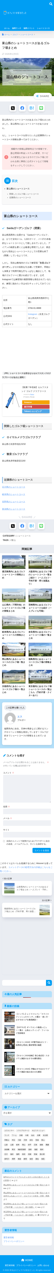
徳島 (41, 1145)
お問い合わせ (43, 1265)
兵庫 (38, 1135)
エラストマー (9, 1131)
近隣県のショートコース (20, 197)
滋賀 (35, 1149)
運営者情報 (8, 1237)
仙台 (32, 1135)
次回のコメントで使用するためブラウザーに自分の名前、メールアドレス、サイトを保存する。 (28, 842)
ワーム (14, 1135)
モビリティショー (38, 1131)
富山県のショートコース (18, 189)
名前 (6, 806)
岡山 (23, 1145)
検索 (49, 983)
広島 (35, 1145)
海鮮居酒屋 (22, 1149)
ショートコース (43, 28)
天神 (25, 1140)
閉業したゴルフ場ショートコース (24, 194)
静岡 (25, 1159)
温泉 (30, 1149)
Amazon (28, 402)
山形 (6, 1145)
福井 (12, 1154)
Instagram (32, 314)
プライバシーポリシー (13, 1241)
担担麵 (6, 1149)
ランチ (6, 1135)
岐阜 (17, 1145)
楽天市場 (28, 407)
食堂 (31, 1159)
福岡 (17, 1154)
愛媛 (47, 1145)
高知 (37, 1159)
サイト (6, 830)
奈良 (31, 1140)
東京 (13, 1149)
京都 (21, 1135)
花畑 (29, 1154)
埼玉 (13, 1140)
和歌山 (6, 1140)
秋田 (23, 1154)
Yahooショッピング (33, 411)
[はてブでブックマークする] (31, 108)
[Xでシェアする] (12, 108)
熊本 (41, 1149)
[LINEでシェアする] (41, 108)
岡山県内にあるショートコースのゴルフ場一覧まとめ (25, 1185)
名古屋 (45, 1135)
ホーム (7, 28)
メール (7, 818)
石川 (6, 1154)
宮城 (37, 1140)
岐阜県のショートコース (13, 494)
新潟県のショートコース (13, 509)
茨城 (35, 1154)
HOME (28, 1260)
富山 (14, 540)
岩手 (29, 1145)
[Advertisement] (39, 14)
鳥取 (43, 1159)
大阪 (19, 1140)
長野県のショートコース (13, 501)
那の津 (42, 1154)
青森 (19, 1159)
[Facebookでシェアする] (22, 108)
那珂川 (6, 1159)
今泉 (26, 1135)
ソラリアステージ (23, 1131)
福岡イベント (29, 28)
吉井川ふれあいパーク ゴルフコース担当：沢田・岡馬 (26, 1196)
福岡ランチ (16, 28)
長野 (13, 1159)
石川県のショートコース (13, 487)
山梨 (12, 1145)
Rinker (32, 394)
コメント (8, 772)
